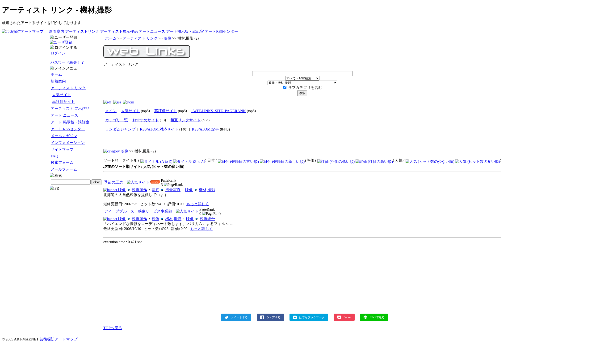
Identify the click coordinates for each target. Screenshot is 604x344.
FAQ (54, 156)
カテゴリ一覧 (116, 120)
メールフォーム (64, 169)
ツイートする (239, 317)
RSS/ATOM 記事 (205, 129)
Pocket (347, 317)
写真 (155, 190)
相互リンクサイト (185, 120)
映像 (167, 38)
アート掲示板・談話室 (185, 31)
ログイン (58, 53)
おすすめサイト (145, 120)
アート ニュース (64, 115)
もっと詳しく (197, 204)
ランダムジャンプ (120, 129)
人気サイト (61, 95)
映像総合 (207, 219)
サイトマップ (62, 149)
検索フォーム (62, 162)
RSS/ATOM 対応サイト (159, 129)
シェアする (273, 317)
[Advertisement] (76, 261)
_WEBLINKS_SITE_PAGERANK (218, 111)
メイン (111, 111)
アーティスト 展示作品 (70, 108)
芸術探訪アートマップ (58, 339)
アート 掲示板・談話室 (70, 122)
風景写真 (172, 190)
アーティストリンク (82, 31)
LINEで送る (377, 317)
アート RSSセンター (68, 129)
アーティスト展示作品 (119, 31)
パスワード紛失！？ (67, 62)
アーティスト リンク (68, 88)
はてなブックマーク (312, 317)
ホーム (56, 74)
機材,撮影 (207, 190)
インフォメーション (68, 143)
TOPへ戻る (112, 328)
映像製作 (139, 190)
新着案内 (56, 31)
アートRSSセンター (221, 31)
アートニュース (152, 31)
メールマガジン (64, 136)
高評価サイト (63, 102)
